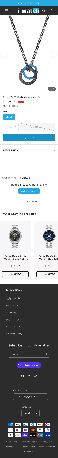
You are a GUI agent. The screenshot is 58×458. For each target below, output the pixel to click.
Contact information (46, 447)
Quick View (15, 274)
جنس (5, 111)
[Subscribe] (46, 354)
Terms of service (28, 447)
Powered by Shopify (28, 442)
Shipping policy (30, 451)
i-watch (16, 442)
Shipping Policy (14, 333)
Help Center (12, 305)
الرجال (9, 117)
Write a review (29, 191)
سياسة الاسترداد (13, 319)
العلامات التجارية (13, 298)
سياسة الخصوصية (14, 326)
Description (10, 150)
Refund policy (11, 447)
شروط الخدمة (12, 312)
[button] (6, 10)
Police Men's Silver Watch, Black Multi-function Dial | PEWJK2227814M (15, 257)
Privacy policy (46, 442)
